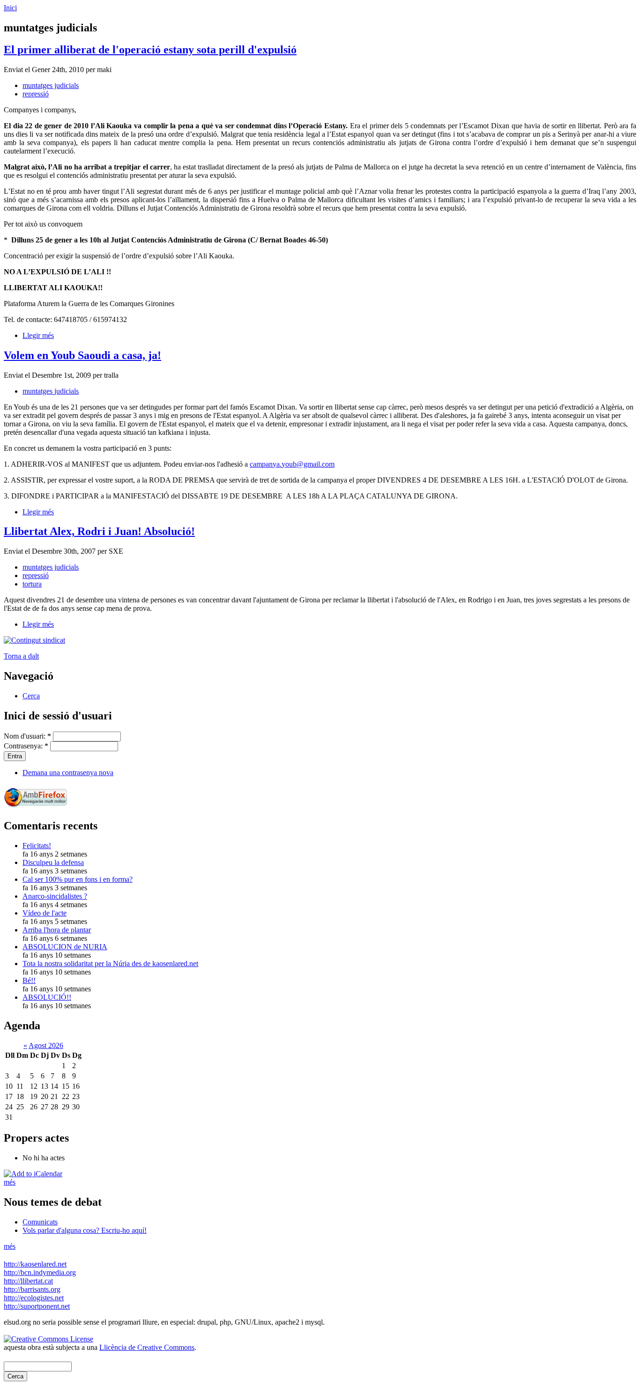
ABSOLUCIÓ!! (46, 997)
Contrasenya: (26, 746)
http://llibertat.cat (28, 1281)
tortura (32, 584)
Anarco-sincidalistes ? (54, 896)
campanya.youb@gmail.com (292, 464)
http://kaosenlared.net (35, 1264)
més (9, 1182)
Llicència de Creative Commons (146, 1347)
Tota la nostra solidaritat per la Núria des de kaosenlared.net (110, 963)
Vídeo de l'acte (44, 913)
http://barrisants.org (32, 1289)
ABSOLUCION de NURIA (64, 947)
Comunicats (40, 1222)
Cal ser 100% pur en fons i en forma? (77, 879)
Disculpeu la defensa (53, 862)
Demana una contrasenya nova (67, 773)
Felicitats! (36, 846)
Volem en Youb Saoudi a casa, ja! (82, 355)
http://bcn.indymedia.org (40, 1272)
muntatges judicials (50, 85)
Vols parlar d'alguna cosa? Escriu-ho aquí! (84, 1230)
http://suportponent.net (37, 1306)
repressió (35, 94)
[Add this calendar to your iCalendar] (33, 1174)
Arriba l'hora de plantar (56, 930)
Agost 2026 (46, 1045)
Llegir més (38, 335)
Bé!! (29, 980)
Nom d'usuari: (27, 736)
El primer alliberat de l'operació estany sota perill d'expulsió (150, 50)
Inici (10, 8)
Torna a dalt (21, 656)
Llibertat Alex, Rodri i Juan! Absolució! (99, 531)
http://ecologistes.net (34, 1298)
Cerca (31, 696)
